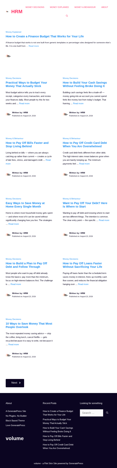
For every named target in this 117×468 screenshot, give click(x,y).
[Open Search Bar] (67, 15)
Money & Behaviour (85, 7)
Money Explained (59, 7)
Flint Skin (48, 463)
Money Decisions (35, 7)
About (104, 7)
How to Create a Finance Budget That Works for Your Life (45, 36)
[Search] (107, 413)
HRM (16, 11)
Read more (34, 46)
